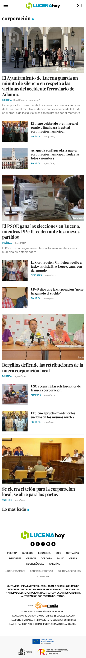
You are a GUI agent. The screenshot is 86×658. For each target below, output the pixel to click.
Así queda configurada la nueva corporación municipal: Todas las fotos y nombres (55, 154)
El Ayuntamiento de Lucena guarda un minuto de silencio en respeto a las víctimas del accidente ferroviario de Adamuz (40, 86)
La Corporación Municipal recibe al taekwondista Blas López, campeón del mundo (56, 266)
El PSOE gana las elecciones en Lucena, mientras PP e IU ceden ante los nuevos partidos (41, 231)
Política (12, 553)
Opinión (31, 558)
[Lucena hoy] (43, 538)
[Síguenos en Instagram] (43, 544)
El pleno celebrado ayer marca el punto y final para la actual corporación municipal (54, 127)
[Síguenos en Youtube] (48, 544)
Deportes (15, 558)
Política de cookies (69, 571)
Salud (60, 558)
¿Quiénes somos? (15, 571)
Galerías (54, 564)
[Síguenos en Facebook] (32, 544)
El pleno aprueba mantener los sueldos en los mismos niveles (53, 415)
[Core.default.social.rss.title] (53, 544)
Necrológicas (35, 564)
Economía (44, 553)
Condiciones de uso (41, 571)
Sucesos (27, 553)
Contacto (43, 576)
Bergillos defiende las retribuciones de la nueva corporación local (42, 367)
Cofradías (72, 553)
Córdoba (46, 558)
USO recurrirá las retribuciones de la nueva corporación (56, 388)
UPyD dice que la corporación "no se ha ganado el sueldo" (57, 291)
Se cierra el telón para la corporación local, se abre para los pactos (38, 491)
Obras (73, 558)
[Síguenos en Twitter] (38, 544)
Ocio (58, 553)
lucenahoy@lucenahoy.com (60, 624)
